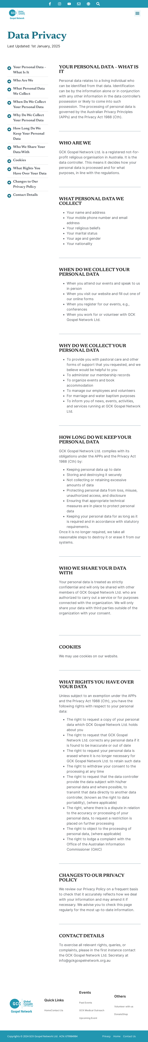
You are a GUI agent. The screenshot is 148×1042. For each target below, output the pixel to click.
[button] (137, 13)
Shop (125, 1014)
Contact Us (57, 1010)
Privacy (106, 1036)
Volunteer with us (123, 1006)
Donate (118, 1014)
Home (47, 1010)
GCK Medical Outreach (91, 1010)
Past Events (85, 1002)
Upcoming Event (88, 1018)
